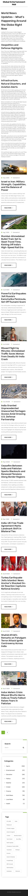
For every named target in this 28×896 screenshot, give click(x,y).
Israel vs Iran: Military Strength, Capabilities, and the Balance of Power (13, 185)
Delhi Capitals (10, 842)
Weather (15, 783)
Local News (15, 799)
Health (15, 803)
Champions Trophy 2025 (12, 846)
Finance (15, 791)
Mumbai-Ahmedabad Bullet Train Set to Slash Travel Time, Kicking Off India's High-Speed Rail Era (13, 242)
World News (15, 795)
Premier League (10, 828)
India (16, 821)
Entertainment (15, 770)
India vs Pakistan (11, 857)
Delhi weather (10, 867)
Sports (15, 766)
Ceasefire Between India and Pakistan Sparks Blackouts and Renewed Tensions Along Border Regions (13, 471)
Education (15, 774)
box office (18, 839)
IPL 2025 (9, 821)
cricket (8, 835)
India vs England (11, 832)
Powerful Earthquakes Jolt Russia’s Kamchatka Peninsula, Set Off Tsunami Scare (13, 297)
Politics (15, 778)
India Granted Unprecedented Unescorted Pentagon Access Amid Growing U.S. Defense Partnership (13, 412)
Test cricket (9, 839)
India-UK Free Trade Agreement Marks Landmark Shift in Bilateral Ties (12, 527)
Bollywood (9, 824)
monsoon (18, 871)
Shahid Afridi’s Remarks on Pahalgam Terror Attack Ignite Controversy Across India (13, 641)
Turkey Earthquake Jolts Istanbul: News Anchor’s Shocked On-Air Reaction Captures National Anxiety (13, 583)
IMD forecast (10, 864)
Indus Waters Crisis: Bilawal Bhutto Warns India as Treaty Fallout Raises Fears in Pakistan (13, 698)
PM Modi (17, 849)
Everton (8, 853)
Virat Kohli (9, 849)
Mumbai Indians (18, 835)
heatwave (9, 871)
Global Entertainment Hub (14, 3)
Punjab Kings (10, 860)
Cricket (15, 787)
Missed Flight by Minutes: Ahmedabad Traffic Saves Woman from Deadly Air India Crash (13, 354)
